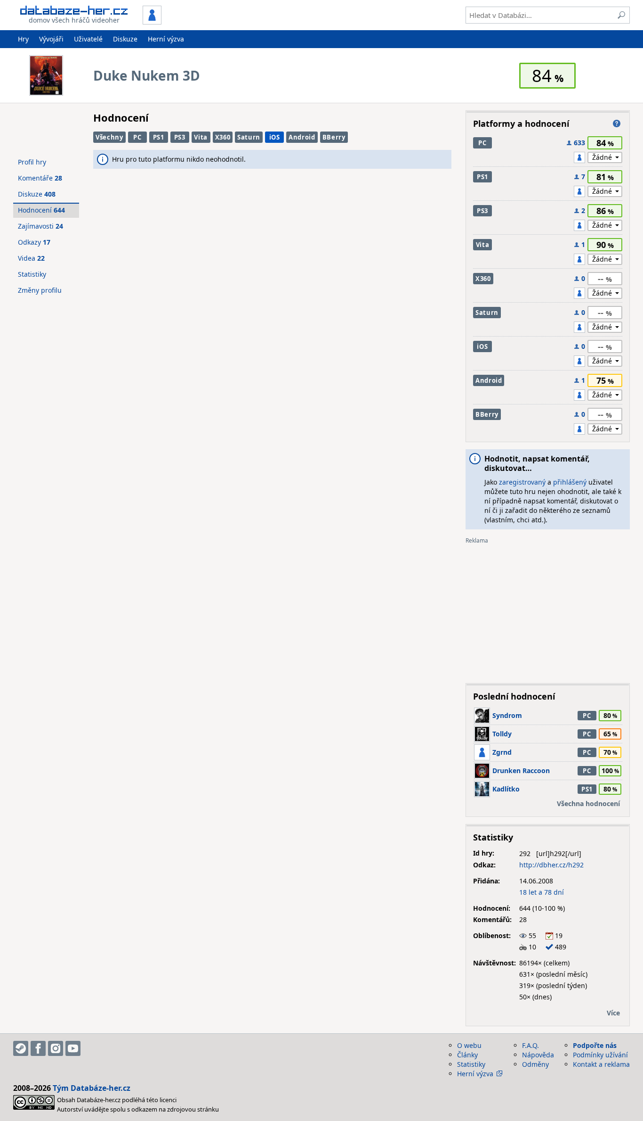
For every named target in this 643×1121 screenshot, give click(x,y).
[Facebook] (38, 1048)
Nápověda (538, 1054)
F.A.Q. (530, 1045)
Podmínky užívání (600, 1054)
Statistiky (32, 274)
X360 (223, 137)
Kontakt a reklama (601, 1064)
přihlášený (570, 482)
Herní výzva (166, 38)
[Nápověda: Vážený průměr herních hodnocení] (616, 123)
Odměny (535, 1064)
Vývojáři (51, 38)
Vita (201, 137)
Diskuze (125, 38)
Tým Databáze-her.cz (91, 1088)
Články (467, 1054)
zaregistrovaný (522, 482)
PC (137, 137)
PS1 (158, 137)
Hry (23, 38)
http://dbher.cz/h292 (551, 864)
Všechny (109, 137)
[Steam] (20, 1048)
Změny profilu (40, 290)
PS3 (179, 137)
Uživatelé (88, 38)
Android (302, 137)
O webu (469, 1045)
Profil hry (32, 161)
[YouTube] (72, 1048)
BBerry (334, 137)
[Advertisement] (548, 610)
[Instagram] (55, 1048)
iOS (274, 137)
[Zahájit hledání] (621, 15)
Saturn (248, 137)
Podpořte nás (595, 1045)
